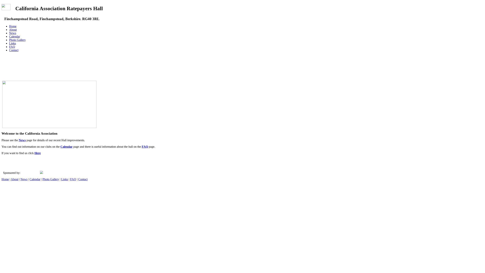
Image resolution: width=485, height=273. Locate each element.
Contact (13, 50)
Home (12, 26)
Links (12, 43)
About (13, 29)
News (12, 33)
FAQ (12, 46)
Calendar (14, 36)
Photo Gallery (17, 40)
